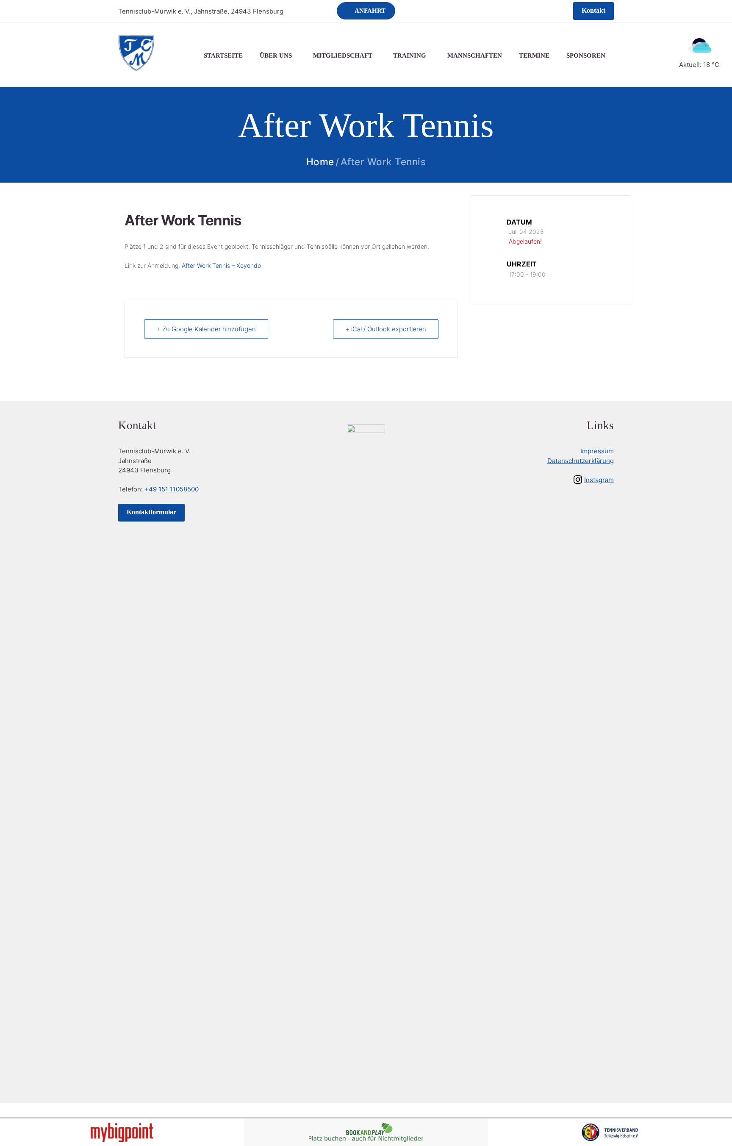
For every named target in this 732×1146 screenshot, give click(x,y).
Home (320, 162)
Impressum (597, 451)
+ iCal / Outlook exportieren (385, 329)
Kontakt (593, 10)
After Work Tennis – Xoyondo (221, 265)
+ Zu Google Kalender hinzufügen (206, 329)
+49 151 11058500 (171, 489)
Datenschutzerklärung (580, 461)
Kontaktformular (151, 512)
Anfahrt (370, 10)
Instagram (599, 480)
